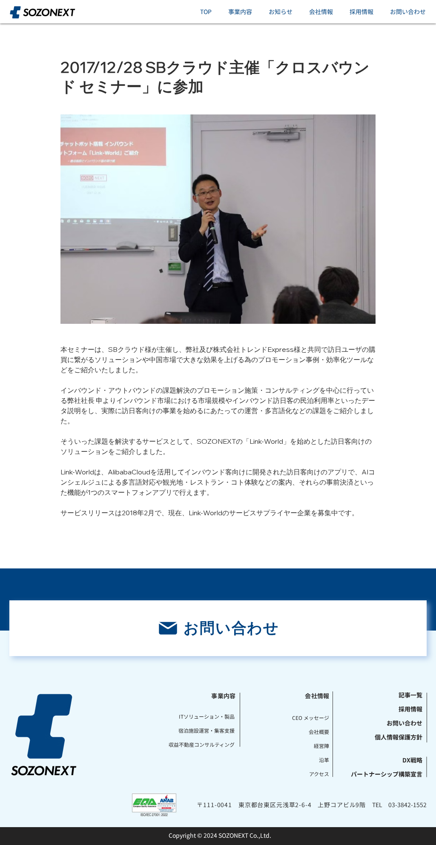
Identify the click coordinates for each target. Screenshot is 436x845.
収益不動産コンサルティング (211, 744)
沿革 (324, 759)
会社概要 (319, 731)
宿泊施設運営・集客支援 (211, 730)
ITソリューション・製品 (211, 716)
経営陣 (321, 745)
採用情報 (410, 709)
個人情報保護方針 (400, 737)
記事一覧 (410, 695)
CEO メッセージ (310, 717)
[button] (240, 11)
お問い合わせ (404, 723)
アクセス (319, 773)
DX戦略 (412, 760)
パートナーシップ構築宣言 (400, 774)
